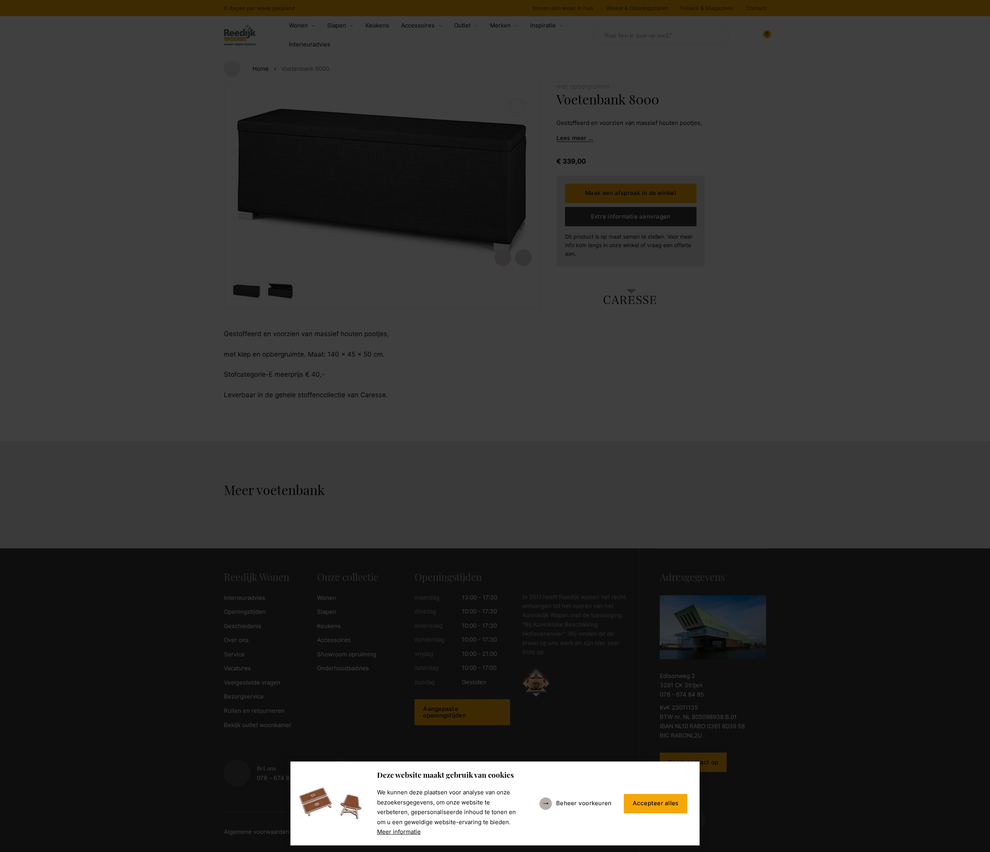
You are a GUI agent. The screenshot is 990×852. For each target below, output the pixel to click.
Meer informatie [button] (399, 831)
